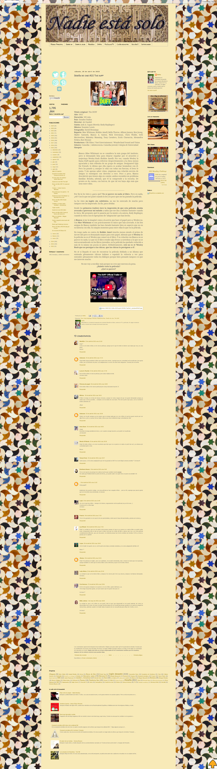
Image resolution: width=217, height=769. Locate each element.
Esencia (125, 676)
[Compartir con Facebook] (100, 316)
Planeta (82, 680)
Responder (83, 352)
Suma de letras (127, 682)
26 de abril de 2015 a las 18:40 (92, 543)
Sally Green (75, 682)
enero (54, 238)
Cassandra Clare (133, 674)
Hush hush (52, 678)
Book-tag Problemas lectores (60, 224)
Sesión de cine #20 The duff (59, 181)
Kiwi (105, 678)
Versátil (163, 682)
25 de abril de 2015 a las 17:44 (98, 371)
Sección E (135, 44)
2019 (52, 138)
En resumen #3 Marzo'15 (59, 230)
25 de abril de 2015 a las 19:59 (95, 426)
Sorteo (118, 682)
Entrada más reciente (80, 655)
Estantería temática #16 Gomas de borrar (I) (58, 174)
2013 (52, 244)
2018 (52, 140)
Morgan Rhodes (163, 678)
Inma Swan (83, 426)
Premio (105, 680)
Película (94, 318)
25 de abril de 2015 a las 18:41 (93, 395)
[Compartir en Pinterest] (102, 316)
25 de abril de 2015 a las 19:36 (94, 413)
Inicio (110, 655)
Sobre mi (69, 44)
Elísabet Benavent (115, 676)
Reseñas (91, 44)
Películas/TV (109, 44)
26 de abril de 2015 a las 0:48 (99, 469)
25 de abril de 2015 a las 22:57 (96, 458)
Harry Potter (161, 676)
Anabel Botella (72, 674)
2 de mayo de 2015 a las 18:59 (96, 600)
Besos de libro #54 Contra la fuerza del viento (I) (60, 213)
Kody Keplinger (88, 318)
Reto (139, 680)
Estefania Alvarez (85, 469)
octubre (55, 154)
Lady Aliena (83, 571)
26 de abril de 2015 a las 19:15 (93, 558)
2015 (52, 147)
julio (54, 162)
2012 (52, 246)
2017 (52, 142)
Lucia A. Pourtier (85, 371)
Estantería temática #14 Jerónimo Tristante (72, 730)
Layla (81, 500)
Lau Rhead (83, 527)
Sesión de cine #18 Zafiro (59, 210)
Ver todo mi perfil (152, 90)
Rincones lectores (157, 680)
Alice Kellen (62, 674)
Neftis (159, 74)
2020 (52, 135)
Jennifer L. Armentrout (83, 678)
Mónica (82, 395)
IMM (58, 678)
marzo (54, 233)
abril (54, 169)
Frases (153, 676)
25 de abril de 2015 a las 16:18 (93, 341)
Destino (78, 676)
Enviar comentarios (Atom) (89, 658)
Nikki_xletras (83, 600)
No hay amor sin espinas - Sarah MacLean (59, 178)
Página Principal (57, 44)
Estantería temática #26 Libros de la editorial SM (65, 725)
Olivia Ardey (66, 680)
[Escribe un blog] (95, 316)
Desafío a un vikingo (69, 676)
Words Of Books (84, 441)
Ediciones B (103, 676)
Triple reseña (55, 207)
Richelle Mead (146, 680)
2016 (52, 145)
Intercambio (146, 44)
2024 (52, 126)
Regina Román (119, 680)
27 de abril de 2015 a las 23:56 (96, 584)
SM (57, 682)
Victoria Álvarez (53, 684)
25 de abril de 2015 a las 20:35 (98, 441)
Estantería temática (143, 676)
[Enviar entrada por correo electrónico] (89, 315)
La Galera (113, 678)
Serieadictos (98, 682)
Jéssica (82, 558)
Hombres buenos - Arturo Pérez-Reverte (71, 703)
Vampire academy (143, 682)
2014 (52, 241)
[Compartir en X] (97, 316)
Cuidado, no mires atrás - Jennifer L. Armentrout (59, 204)
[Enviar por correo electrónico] (93, 316)
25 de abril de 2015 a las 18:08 (99, 384)
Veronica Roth (154, 682)
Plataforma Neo (101, 318)
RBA (111, 680)
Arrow (81, 674)
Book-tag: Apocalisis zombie (67, 714)
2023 (52, 128)
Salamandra (65, 682)
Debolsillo (58, 676)
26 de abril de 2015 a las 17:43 (95, 527)
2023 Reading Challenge (157, 171)
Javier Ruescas (68, 678)
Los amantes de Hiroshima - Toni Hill (70, 752)
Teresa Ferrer (83, 458)
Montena (153, 678)
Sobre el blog (80, 44)
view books (164, 185)
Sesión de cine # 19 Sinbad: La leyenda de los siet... (60, 196)
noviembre (56, 152)
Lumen (127, 678)
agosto (55, 159)
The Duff (116, 318)
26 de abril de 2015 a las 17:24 (93, 515)
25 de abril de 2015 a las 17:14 (94, 358)
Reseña (128, 680)
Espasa (133, 676)
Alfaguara (52, 674)
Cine (82, 318)
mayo (54, 167)
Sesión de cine (110, 318)
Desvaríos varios (88, 676)
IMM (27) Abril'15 (56, 171)
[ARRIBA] (212, 764)
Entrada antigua (138, 655)
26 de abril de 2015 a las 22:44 (95, 571)
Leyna (81, 543)
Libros (121, 678)
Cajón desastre (123, 44)
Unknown (82, 358)
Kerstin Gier (98, 678)
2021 (52, 133)
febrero (55, 236)
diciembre (55, 150)
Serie (91, 682)
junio (54, 164)
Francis (82, 515)
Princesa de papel (85, 384)
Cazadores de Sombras (148, 674)
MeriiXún (82, 341)
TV (135, 682)
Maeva (134, 678)
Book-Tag (103, 674)
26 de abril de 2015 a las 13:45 (91, 500)
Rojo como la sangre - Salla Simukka (70, 692)
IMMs (99, 44)
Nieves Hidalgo (56, 680)
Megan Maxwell (143, 678)
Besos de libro (91, 674)
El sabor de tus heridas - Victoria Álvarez (71, 741)
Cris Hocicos (83, 584)
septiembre (56, 157)
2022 (52, 130)
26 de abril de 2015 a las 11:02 (89, 482)
